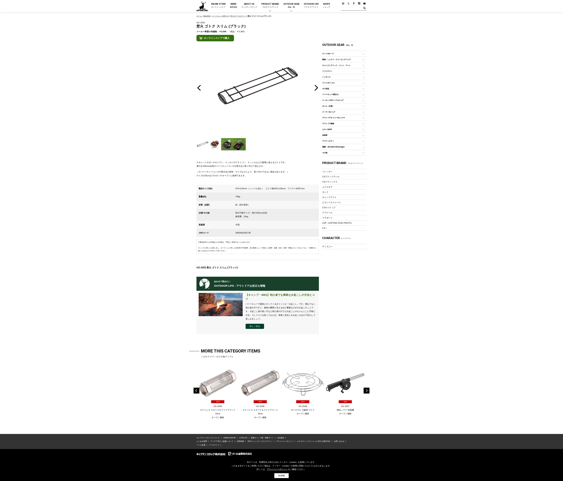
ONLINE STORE (218, 5)
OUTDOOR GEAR (291, 5)
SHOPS (326, 5)
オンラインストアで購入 (217, 38)
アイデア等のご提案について (222, 441)
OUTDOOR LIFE (311, 5)
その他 (324, 153)
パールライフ (214, 445)
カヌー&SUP (327, 129)
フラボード (327, 218)
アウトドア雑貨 (328, 123)
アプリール (327, 212)
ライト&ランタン (328, 83)
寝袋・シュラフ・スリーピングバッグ (336, 59)
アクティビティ (328, 141)
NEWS (233, 5)
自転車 (324, 135)
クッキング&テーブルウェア (333, 100)
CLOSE (281, 476)
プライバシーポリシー (284, 441)
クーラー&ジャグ (328, 112)
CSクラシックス (329, 182)
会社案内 (280, 438)
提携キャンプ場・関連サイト (262, 438)
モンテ (325, 192)
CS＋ (324, 228)
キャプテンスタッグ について (208, 438)
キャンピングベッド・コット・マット (336, 65)
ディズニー (327, 246)
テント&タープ (328, 53)
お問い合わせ (339, 441)
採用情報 (240, 441)
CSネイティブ (328, 207)
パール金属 (200, 445)
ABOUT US (249, 5)
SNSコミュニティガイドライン (259, 441)
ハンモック (326, 77)
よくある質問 (201, 441)
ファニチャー (327, 71)
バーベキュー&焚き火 (330, 94)
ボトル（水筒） (328, 106)
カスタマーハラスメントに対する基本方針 (313, 441)
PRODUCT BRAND (270, 5)
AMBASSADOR (229, 438)
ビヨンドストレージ (331, 202)
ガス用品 (325, 88)
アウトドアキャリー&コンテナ (333, 118)
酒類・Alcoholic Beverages (333, 147)
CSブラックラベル (330, 176)
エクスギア (327, 187)
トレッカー (327, 171)
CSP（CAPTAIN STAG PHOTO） (337, 223)
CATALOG (243, 438)
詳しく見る (255, 326)
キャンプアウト (329, 197)
